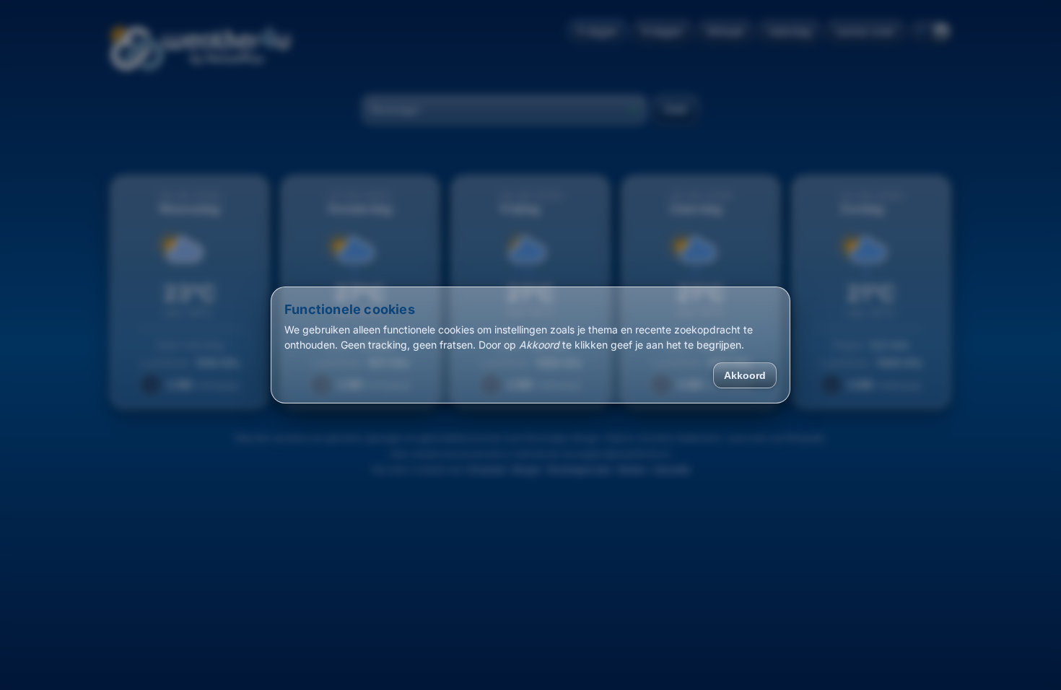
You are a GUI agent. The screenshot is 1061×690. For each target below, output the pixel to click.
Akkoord (745, 375)
